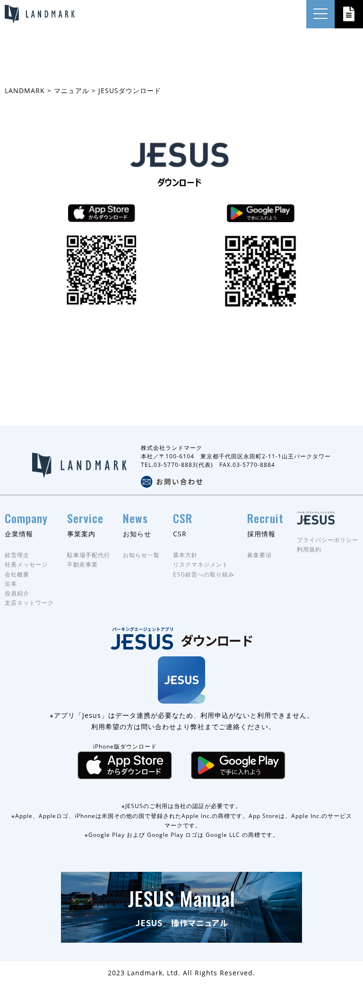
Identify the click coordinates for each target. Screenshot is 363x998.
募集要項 (259, 555)
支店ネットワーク (29, 602)
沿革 (11, 583)
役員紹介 (17, 593)
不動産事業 (82, 564)
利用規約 (309, 549)
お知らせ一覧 (141, 555)
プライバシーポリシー (327, 539)
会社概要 (17, 574)
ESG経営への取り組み (203, 574)
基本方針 (185, 555)
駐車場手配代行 (88, 555)
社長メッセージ (26, 564)
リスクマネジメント (200, 564)
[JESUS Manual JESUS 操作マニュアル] (181, 937)
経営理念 (17, 555)
